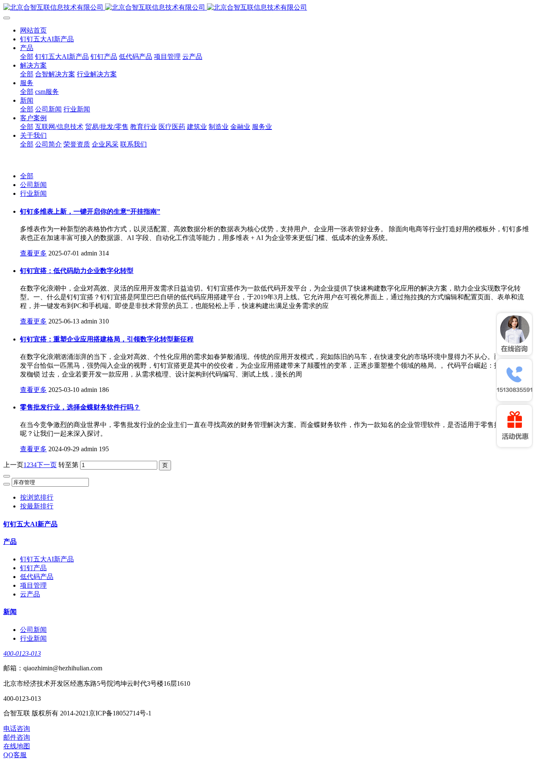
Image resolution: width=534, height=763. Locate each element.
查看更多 (33, 253)
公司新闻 (33, 184)
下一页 (47, 464)
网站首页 (33, 30)
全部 (26, 56)
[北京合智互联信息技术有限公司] (267, 7)
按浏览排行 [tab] (36, 497)
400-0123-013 (22, 653)
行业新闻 (33, 193)
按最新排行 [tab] (36, 506)
